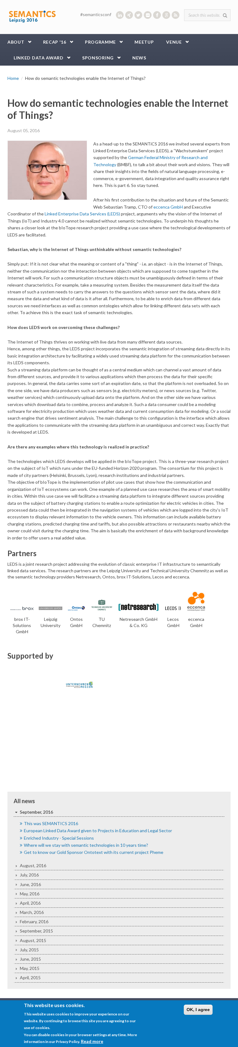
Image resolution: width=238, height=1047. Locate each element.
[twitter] (138, 15)
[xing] (129, 15)
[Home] (32, 15)
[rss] (175, 15)
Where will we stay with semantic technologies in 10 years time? (86, 845)
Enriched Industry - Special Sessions (59, 838)
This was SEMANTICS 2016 (51, 823)
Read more (92, 1041)
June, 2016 (30, 884)
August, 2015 (33, 940)
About (15, 42)
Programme (100, 42)
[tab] (119, 812)
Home (13, 78)
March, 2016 (32, 912)
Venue (174, 42)
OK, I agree (198, 1009)
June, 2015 (30, 959)
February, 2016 (34, 921)
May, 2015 (29, 968)
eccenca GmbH (168, 207)
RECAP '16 (54, 42)
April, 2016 (30, 903)
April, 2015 (30, 977)
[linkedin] (120, 15)
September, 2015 (36, 930)
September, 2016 (36, 812)
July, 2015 (29, 949)
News (139, 57)
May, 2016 (29, 893)
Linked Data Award (39, 57)
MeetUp (144, 42)
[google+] (166, 15)
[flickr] (148, 15)
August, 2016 (33, 865)
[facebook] (157, 15)
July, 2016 (29, 874)
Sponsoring (98, 57)
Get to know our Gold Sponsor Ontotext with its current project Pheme (93, 852)
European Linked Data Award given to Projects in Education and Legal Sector (98, 830)
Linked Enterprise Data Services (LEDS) (82, 213)
